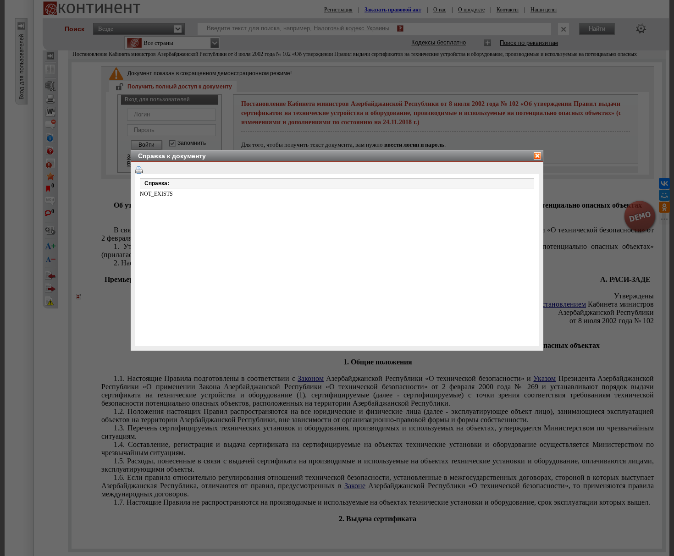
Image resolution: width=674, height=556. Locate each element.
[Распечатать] (139, 170)
